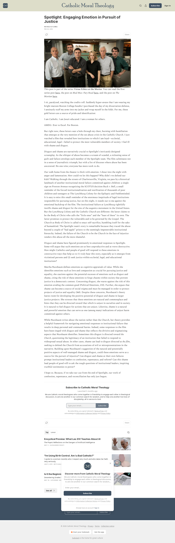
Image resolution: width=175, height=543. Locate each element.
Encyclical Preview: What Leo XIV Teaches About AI (72, 439)
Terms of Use (99, 499)
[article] (87, 444)
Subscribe (155, 5)
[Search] (140, 5)
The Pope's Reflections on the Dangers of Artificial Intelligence (69, 442)
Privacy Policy (105, 501)
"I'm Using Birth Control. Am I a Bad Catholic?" (69, 455)
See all (49, 490)
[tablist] (50, 432)
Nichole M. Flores (50, 27)
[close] (110, 463)
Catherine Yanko (57, 480)
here (57, 93)
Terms (97, 526)
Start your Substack (81, 532)
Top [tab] (47, 432)
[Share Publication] (145, 5)
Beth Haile (58, 464)
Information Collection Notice (86, 501)
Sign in (168, 5)
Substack (75, 538)
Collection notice (107, 526)
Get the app (99, 532)
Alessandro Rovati (57, 445)
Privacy (90, 526)
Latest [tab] (53, 432)
